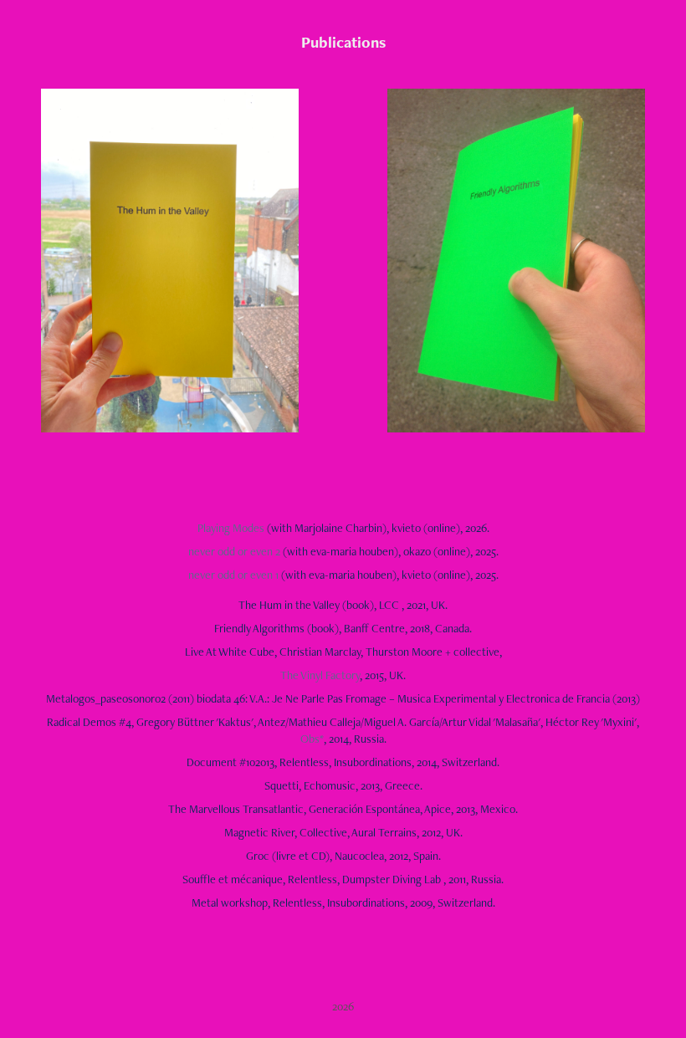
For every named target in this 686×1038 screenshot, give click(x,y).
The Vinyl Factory (320, 675)
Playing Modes (230, 527)
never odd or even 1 (234, 574)
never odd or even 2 (235, 551)
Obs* (312, 738)
